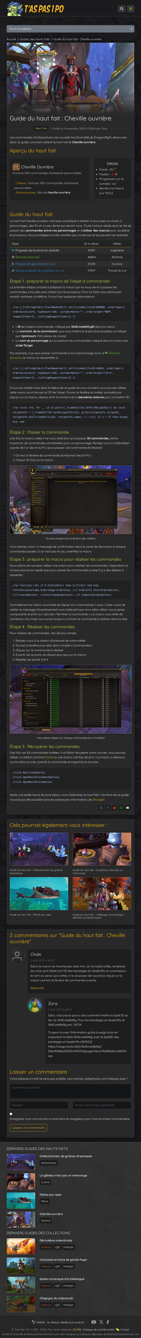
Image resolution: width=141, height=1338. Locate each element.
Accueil (11, 39)
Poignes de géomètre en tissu (35, 264)
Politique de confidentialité (98, 1329)
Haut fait (41, 128)
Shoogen (99, 799)
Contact (124, 1329)
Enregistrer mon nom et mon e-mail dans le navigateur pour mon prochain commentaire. (70, 1119)
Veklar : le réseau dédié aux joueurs (59, 1322)
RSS (78, 1329)
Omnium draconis (27, 257)
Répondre (37, 988)
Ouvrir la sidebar (20, 28)
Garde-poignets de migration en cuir (39, 270)
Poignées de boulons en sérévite (37, 250)
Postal (48, 757)
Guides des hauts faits (35, 39)
